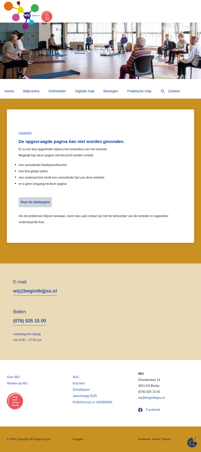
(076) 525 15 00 (29, 320)
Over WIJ (13, 377)
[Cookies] (192, 443)
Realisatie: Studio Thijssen (154, 439)
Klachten (79, 383)
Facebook (153, 409)
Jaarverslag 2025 (85, 396)
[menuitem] (9, 93)
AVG (76, 377)
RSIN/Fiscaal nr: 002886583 (92, 402)
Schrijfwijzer (81, 389)
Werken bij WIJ (17, 383)
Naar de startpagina (35, 202)
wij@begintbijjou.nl (35, 290)
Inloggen (78, 439)
